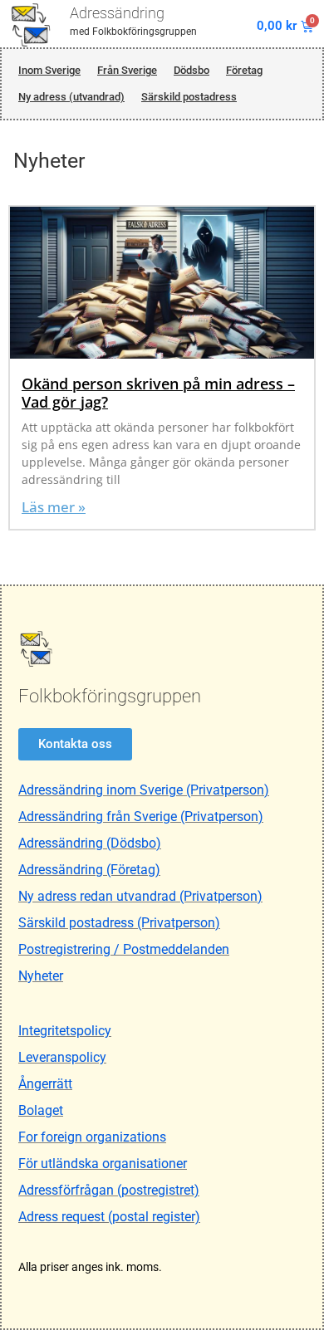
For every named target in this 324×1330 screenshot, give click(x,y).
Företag (244, 70)
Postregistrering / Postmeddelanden (123, 949)
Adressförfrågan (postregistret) (108, 1190)
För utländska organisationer (102, 1163)
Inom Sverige (49, 70)
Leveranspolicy (62, 1057)
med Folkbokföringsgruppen (133, 31)
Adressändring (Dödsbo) (89, 843)
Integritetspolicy (64, 1031)
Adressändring (117, 13)
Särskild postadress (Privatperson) (119, 923)
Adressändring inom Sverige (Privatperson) (143, 790)
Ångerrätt (45, 1084)
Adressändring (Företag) (89, 870)
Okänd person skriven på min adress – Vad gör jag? (158, 393)
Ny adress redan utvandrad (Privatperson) (140, 896)
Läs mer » (54, 506)
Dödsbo (191, 70)
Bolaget (40, 1110)
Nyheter (40, 976)
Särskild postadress (189, 96)
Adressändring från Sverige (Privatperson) (140, 816)
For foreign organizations (92, 1137)
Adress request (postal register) (109, 1217)
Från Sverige (127, 70)
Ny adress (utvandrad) (71, 96)
